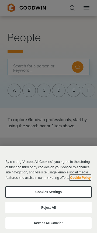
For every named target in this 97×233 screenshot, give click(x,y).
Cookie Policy (80, 177)
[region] (48, 189)
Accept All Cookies (48, 222)
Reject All (48, 207)
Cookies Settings (48, 191)
